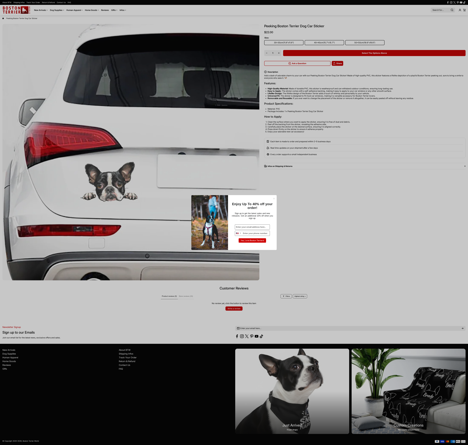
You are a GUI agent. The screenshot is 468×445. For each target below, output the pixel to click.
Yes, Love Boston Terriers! (252, 240)
